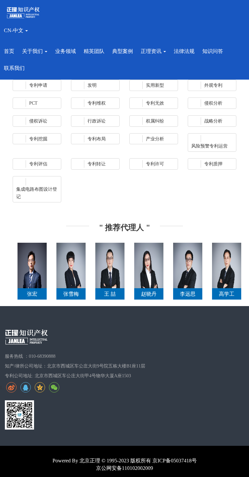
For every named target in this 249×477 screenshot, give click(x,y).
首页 (9, 51)
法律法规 (184, 51)
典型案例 (122, 51)
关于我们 (33, 51)
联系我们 (14, 68)
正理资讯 (152, 51)
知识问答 (212, 51)
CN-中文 (14, 30)
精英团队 (94, 51)
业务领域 (65, 51)
